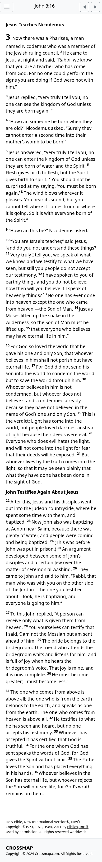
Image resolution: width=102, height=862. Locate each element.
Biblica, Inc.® (77, 826)
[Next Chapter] (95, 7)
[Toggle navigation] (6, 7)
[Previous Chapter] (84, 7)
